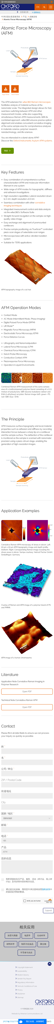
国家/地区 (7, 813)
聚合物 (43, 944)
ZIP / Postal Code (11, 780)
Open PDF (27, 691)
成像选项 (33, 17)
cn (37, 7)
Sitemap (20, 997)
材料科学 (11, 944)
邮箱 (4, 825)
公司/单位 (7, 769)
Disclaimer (21, 994)
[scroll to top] (49, 964)
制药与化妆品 (27, 944)
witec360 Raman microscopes (36, 102)
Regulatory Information (25, 982)
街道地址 (6, 791)
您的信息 (6, 858)
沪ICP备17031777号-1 (11, 1021)
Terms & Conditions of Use (27, 986)
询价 (6, 151)
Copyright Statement (25, 967)
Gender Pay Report (24, 979)
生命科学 (41, 935)
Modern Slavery (23, 975)
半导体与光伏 (26, 952)
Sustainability (22, 971)
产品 (25, 17)
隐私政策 (46, 889)
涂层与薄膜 (13, 935)
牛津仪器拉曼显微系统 (10, 17)
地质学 (27, 935)
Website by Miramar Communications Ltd (27, 1014)
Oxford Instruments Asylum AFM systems (32, 140)
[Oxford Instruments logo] (9, 7)
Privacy (20, 990)
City (3, 802)
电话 (4, 836)
